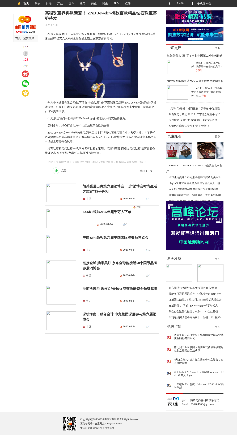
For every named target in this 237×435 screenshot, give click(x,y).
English (181, 3)
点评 (127, 3)
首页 (26, 3)
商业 (94, 3)
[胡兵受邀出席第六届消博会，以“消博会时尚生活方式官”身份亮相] (60, 201)
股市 (82, 3)
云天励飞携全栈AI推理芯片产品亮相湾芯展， (195, 189)
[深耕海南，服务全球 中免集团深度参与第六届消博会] (60, 329)
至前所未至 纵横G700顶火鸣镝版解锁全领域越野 (120, 288)
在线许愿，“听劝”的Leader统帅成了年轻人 (193, 305)
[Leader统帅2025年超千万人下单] (60, 227)
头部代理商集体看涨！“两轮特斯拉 (189, 125)
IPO (116, 3)
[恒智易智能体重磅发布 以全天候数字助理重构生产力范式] (177, 98)
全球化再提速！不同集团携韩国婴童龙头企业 (195, 177)
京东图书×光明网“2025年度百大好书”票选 (193, 287)
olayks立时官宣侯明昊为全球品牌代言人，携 (194, 183)
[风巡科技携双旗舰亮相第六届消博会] (210, 280)
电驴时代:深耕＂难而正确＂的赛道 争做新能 (194, 108)
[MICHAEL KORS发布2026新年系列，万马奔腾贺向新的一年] (179, 158)
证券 (71, 3)
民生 (105, 3)
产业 (60, 3)
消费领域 (28, 38)
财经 (49, 3)
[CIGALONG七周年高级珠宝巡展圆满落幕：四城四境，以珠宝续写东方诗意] (210, 158)
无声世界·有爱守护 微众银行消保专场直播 (193, 120)
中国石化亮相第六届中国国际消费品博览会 (116, 237)
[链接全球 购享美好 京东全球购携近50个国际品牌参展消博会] (60, 278)
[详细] (199, 70)
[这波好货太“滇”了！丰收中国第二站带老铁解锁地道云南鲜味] (177, 73)
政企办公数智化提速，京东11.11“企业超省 (193, 311)
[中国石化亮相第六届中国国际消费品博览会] (60, 252)
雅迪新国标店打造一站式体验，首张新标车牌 (195, 195)
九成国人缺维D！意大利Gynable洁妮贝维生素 (195, 299)
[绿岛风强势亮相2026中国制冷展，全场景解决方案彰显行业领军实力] (179, 280)
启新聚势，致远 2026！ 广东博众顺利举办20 (194, 114)
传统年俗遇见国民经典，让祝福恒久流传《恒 (195, 293)
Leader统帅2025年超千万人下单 (107, 212)
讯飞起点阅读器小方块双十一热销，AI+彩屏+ (195, 317)
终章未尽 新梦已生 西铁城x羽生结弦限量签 (193, 201)
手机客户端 (204, 3)
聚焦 (37, 3)
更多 (217, 48)
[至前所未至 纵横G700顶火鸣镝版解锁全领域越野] (60, 303)
